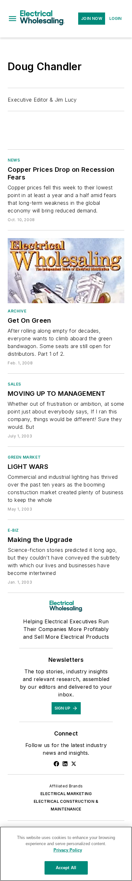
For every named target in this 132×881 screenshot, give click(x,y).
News (14, 160)
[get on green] (66, 270)
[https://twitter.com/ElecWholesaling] (73, 763)
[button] (12, 18)
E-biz (13, 530)
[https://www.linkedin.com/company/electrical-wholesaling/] (65, 763)
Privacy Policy (68, 850)
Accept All (66, 867)
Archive (17, 311)
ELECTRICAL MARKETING (66, 793)
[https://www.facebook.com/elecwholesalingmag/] (56, 763)
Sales (14, 384)
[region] (66, 854)
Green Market (24, 457)
